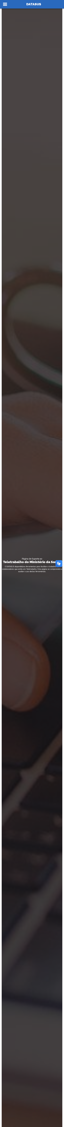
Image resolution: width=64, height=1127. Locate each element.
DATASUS (33, 4)
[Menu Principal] (5, 4)
